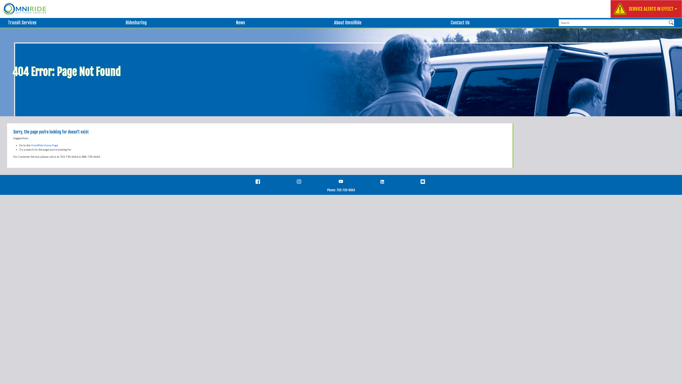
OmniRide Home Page (44, 145)
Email (423, 182)
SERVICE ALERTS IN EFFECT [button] (651, 9)
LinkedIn (382, 182)
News (240, 22)
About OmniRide (347, 22)
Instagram (300, 182)
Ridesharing (136, 22)
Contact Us (460, 22)
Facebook (258, 182)
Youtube (341, 182)
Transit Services (22, 22)
